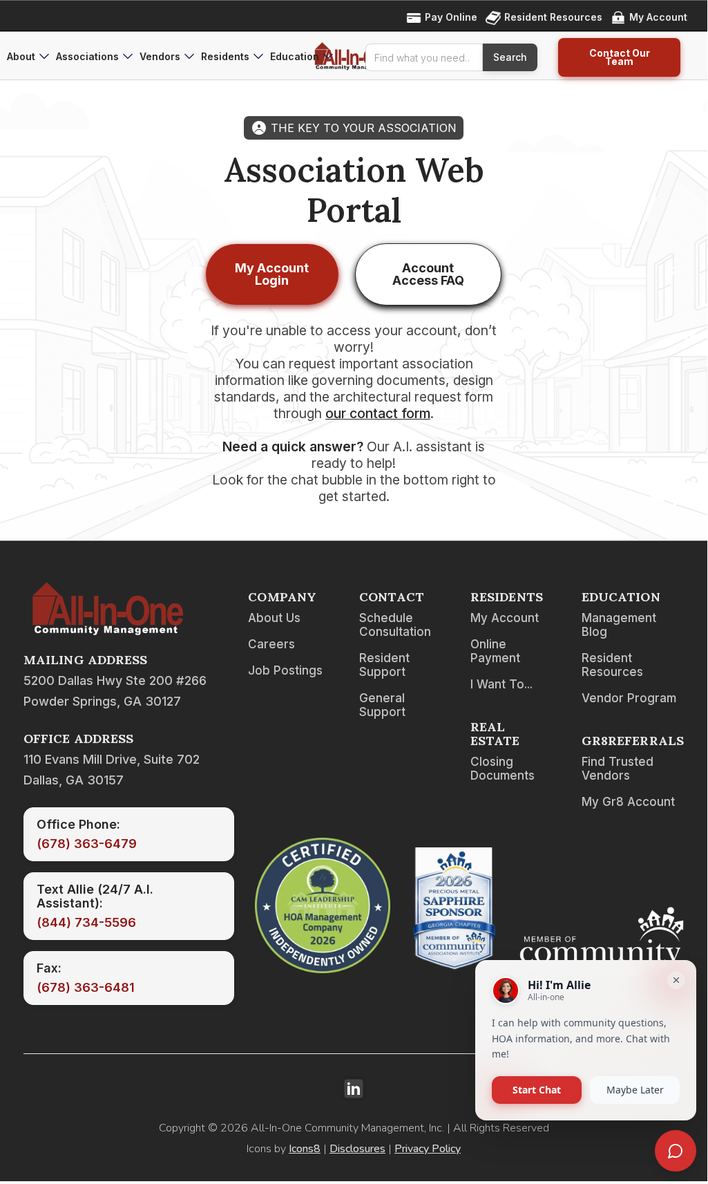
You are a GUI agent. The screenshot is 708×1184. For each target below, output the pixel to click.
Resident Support (384, 665)
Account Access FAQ (428, 274)
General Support (382, 705)
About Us (274, 618)
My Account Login (272, 274)
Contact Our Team (619, 57)
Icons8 (304, 1148)
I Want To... (501, 684)
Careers (271, 644)
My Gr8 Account (628, 802)
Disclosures (357, 1148)
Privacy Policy (427, 1148)
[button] (28, 57)
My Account (504, 618)
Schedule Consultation (395, 625)
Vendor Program (629, 698)
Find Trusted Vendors (617, 768)
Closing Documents (502, 768)
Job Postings (285, 670)
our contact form (377, 413)
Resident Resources (612, 665)
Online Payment (495, 651)
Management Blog (619, 625)
